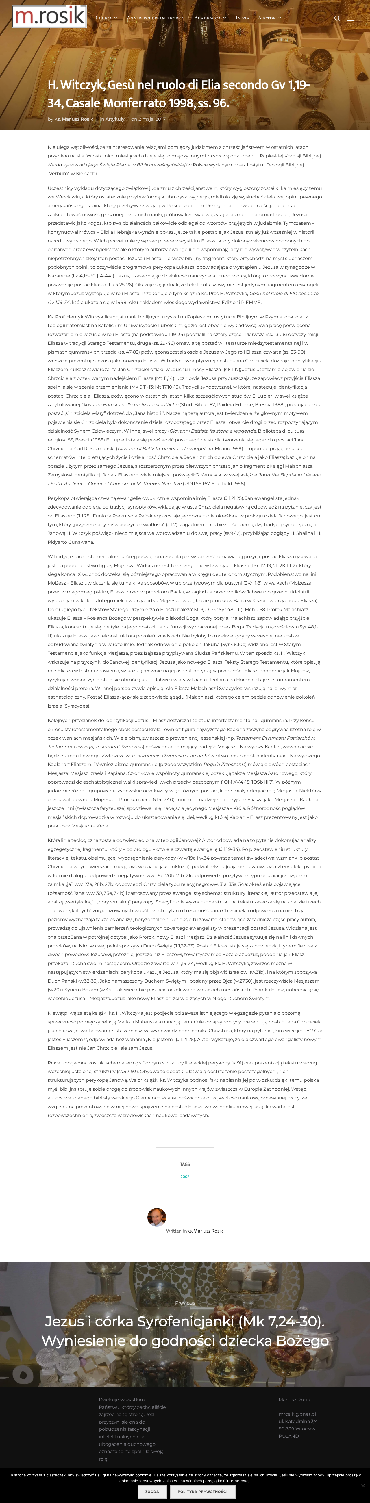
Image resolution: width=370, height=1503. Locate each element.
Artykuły (115, 119)
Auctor (267, 18)
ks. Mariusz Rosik (74, 119)
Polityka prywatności (203, 1491)
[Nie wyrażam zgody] (363, 1485)
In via (242, 18)
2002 (185, 1176)
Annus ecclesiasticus (153, 18)
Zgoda (152, 1491)
